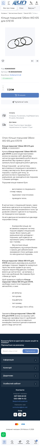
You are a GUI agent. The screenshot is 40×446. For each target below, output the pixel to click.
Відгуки (31, 8)
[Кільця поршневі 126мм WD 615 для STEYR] (20, 42)
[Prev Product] (32, 61)
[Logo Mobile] (19, 2)
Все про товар (9, 8)
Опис (21, 8)
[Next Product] (37, 61)
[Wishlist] (3, 61)
